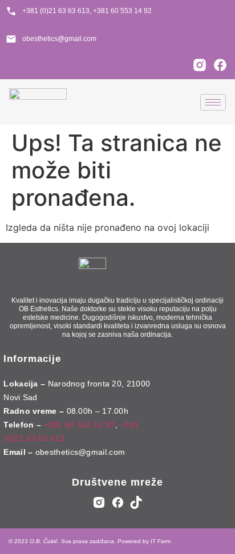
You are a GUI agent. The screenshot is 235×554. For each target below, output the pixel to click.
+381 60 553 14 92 (79, 424)
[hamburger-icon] (213, 102)
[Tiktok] (136, 502)
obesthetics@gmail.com (80, 452)
